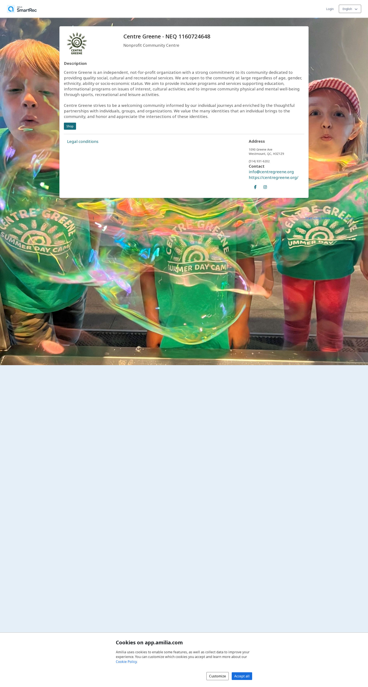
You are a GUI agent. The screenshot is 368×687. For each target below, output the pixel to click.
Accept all (242, 676)
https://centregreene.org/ (273, 177)
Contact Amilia (105, 218)
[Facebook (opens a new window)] (255, 186)
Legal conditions (82, 141)
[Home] (22, 9)
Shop (69, 126)
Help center (84, 218)
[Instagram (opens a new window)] (265, 186)
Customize (217, 676)
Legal (123, 218)
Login (330, 9)
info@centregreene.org (271, 171)
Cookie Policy (126, 661)
